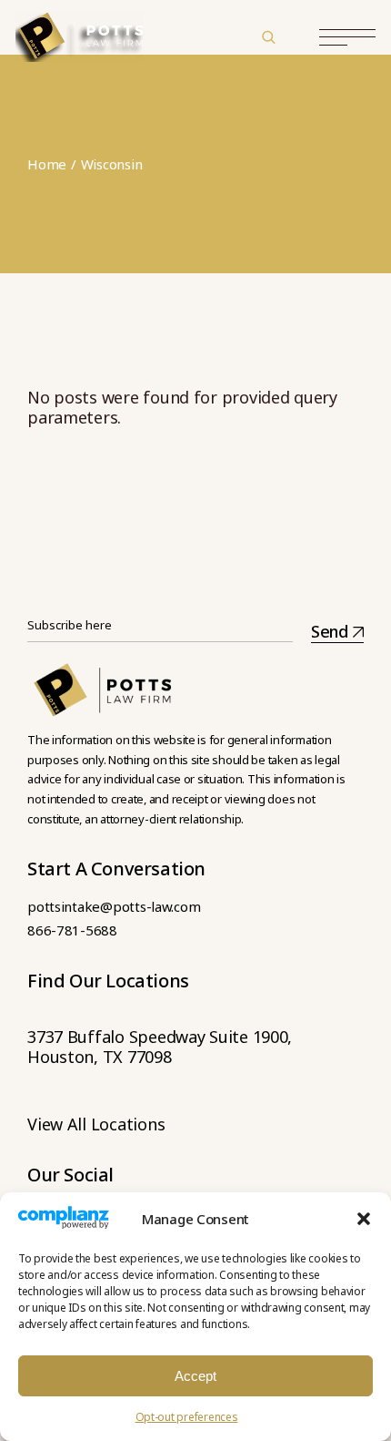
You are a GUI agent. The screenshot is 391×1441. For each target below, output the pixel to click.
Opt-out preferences (186, 1417)
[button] (364, 1219)
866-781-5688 (72, 930)
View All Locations (96, 1124)
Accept (195, 1376)
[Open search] (268, 36)
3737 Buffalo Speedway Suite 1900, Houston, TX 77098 (159, 1047)
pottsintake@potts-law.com (113, 906)
